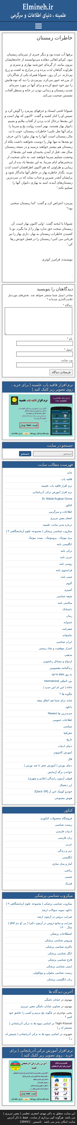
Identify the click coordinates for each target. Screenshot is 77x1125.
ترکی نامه (66, 550)
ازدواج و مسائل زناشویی (57, 661)
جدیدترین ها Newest (60, 713)
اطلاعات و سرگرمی (60, 511)
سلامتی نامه (65, 602)
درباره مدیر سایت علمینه (57, 524)
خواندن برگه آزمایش (60, 772)
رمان (69, 615)
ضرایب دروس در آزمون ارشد (54, 916)
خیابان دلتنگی (52, 999)
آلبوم (69, 583)
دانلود (68, 707)
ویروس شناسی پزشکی (58, 940)
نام (70, 338)
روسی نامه (65, 563)
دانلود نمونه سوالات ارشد (57, 910)
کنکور (69, 505)
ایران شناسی (64, 641)
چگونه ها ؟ (65, 694)
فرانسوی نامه (64, 570)
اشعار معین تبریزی (61, 518)
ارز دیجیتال (65, 785)
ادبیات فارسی (64, 831)
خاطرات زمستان (55, 38)
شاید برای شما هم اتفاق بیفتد (54, 700)
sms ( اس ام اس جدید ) (57, 687)
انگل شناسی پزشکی (60, 953)
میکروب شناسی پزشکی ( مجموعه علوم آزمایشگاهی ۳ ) (39, 531)
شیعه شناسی (64, 596)
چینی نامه (66, 576)
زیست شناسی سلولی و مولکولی (52, 972)
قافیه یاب (66, 479)
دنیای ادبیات (65, 746)
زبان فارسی (65, 837)
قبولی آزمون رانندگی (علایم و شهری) (50, 778)
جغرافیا (68, 733)
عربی (69, 844)
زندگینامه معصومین (61, 667)
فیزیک (68, 883)
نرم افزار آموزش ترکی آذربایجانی (52, 492)
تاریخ (69, 739)
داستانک (67, 609)
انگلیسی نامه (64, 544)
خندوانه (68, 622)
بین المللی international (58, 681)
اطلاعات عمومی (62, 720)
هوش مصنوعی (63, 798)
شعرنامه (67, 628)
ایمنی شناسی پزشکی (59, 966)
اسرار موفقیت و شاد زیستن (55, 648)
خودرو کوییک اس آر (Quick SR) (53, 791)
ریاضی (68, 870)
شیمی (68, 876)
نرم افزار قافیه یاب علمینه (56, 485)
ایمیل (68, 349)
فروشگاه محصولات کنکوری (56, 818)
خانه (69, 472)
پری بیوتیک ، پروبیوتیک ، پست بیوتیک (50, 537)
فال (70, 759)
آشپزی (68, 589)
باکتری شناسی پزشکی (59, 946)
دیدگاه (67, 305)
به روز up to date (62, 674)
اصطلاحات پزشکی (61, 933)
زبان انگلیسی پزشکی (59, 979)
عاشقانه (67, 635)
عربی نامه (66, 557)
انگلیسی (67, 857)
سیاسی (67, 726)
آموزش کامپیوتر (62, 752)
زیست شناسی (63, 824)
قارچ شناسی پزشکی (60, 959)
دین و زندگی (65, 850)
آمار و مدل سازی (62, 863)
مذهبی (68, 654)
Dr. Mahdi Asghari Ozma (57, 498)
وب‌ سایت (67, 360)
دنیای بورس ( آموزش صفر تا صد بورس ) (48, 765)
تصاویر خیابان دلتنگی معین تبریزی (40, 1006)
